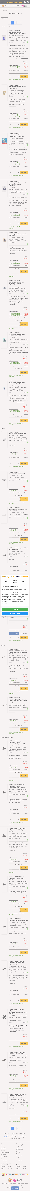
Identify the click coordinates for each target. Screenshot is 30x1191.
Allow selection (15, 613)
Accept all (15, 609)
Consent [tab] (5, 581)
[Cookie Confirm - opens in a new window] (22, 577)
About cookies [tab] (15, 581)
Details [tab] (24, 581)
